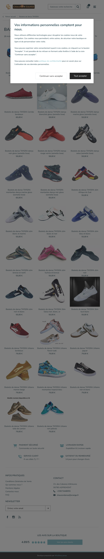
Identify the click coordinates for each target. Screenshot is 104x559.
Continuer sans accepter (51, 76)
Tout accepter (80, 75)
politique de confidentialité (50, 61)
